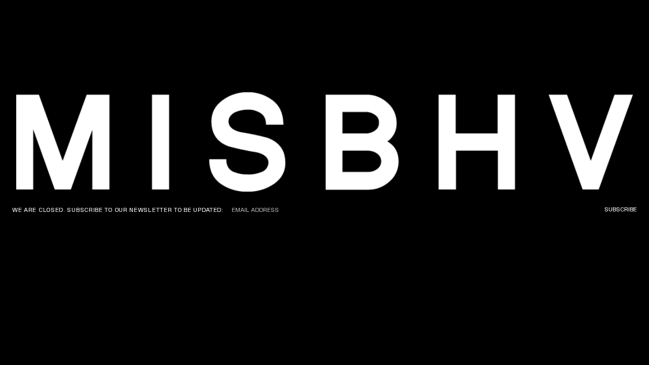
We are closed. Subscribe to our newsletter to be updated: (118, 209)
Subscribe (620, 209)
